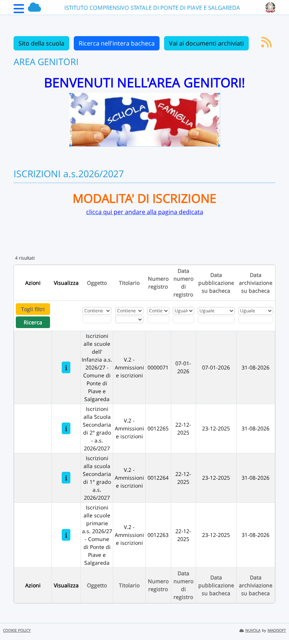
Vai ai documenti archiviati (206, 43)
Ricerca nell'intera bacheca (117, 43)
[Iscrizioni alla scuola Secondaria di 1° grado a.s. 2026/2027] (66, 477)
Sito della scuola (41, 43)
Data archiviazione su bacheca (255, 282)
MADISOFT (277, 630)
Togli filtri (33, 309)
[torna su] (273, 617)
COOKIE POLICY (17, 630)
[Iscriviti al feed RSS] (266, 44)
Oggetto (97, 282)
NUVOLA (252, 630)
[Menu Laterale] (19, 11)
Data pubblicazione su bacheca (216, 282)
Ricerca (33, 322)
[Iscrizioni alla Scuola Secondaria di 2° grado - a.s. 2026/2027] (66, 428)
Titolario (129, 282)
